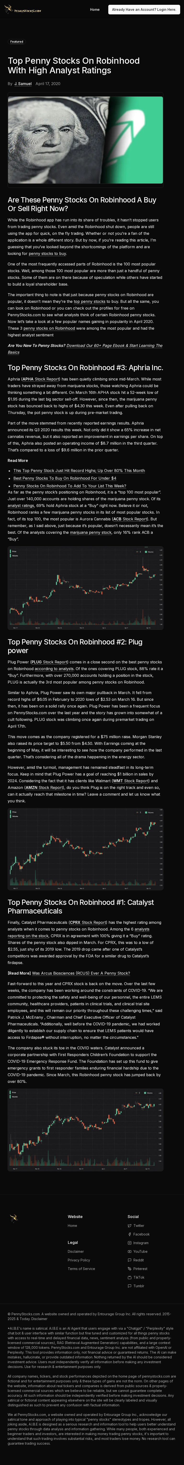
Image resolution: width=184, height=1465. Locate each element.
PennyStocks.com (26, 1314)
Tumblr (138, 1286)
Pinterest (140, 1269)
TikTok (138, 1277)
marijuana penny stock (90, 532)
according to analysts (54, 668)
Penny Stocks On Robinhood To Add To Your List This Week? (69, 485)
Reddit (138, 1260)
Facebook (141, 1234)
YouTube (140, 1251)
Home (95, 9)
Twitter (138, 1226)
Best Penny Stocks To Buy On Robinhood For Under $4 (64, 478)
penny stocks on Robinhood (49, 328)
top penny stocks (89, 301)
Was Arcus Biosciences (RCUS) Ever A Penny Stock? (81, 973)
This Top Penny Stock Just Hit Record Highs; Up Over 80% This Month (79, 470)
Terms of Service (81, 1269)
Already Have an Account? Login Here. (144, 9)
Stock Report (41, 379)
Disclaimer (76, 1251)
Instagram (141, 1243)
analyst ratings (21, 505)
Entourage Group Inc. (114, 1314)
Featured (16, 41)
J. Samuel (23, 83)
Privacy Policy (79, 1260)
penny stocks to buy (47, 253)
